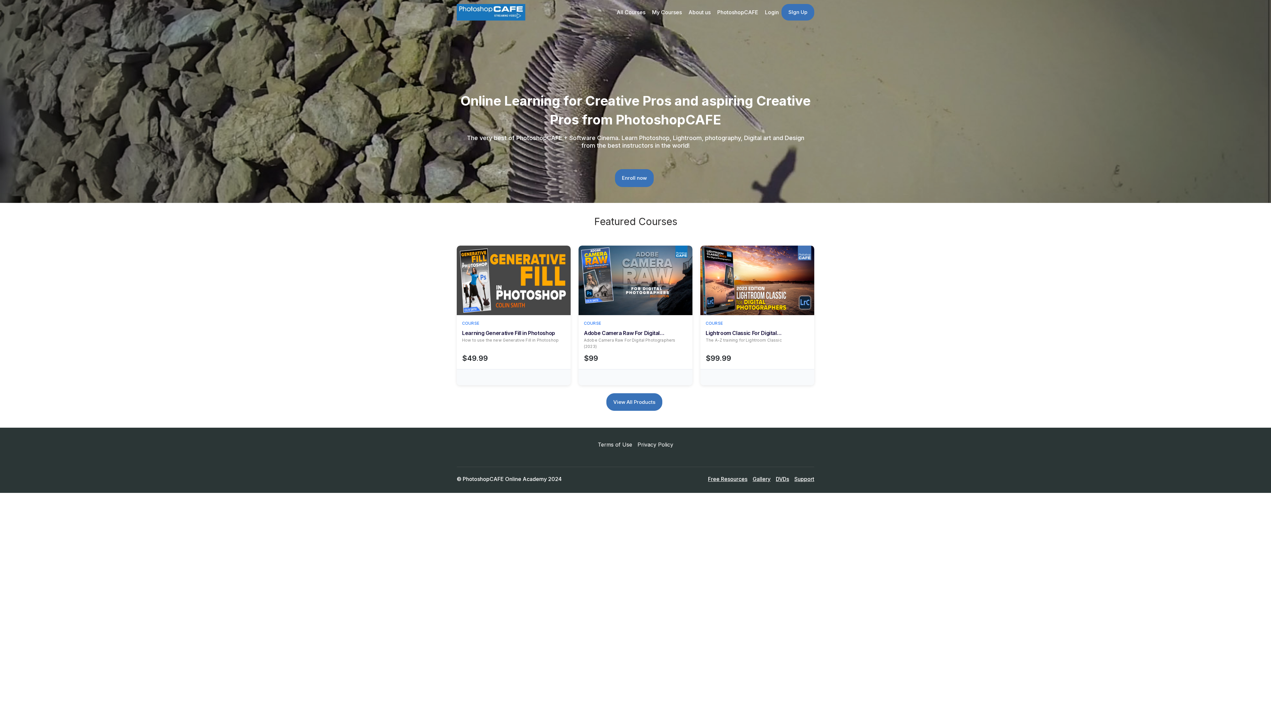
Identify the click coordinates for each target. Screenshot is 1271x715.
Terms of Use (615, 444)
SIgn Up (797, 12)
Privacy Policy (655, 444)
